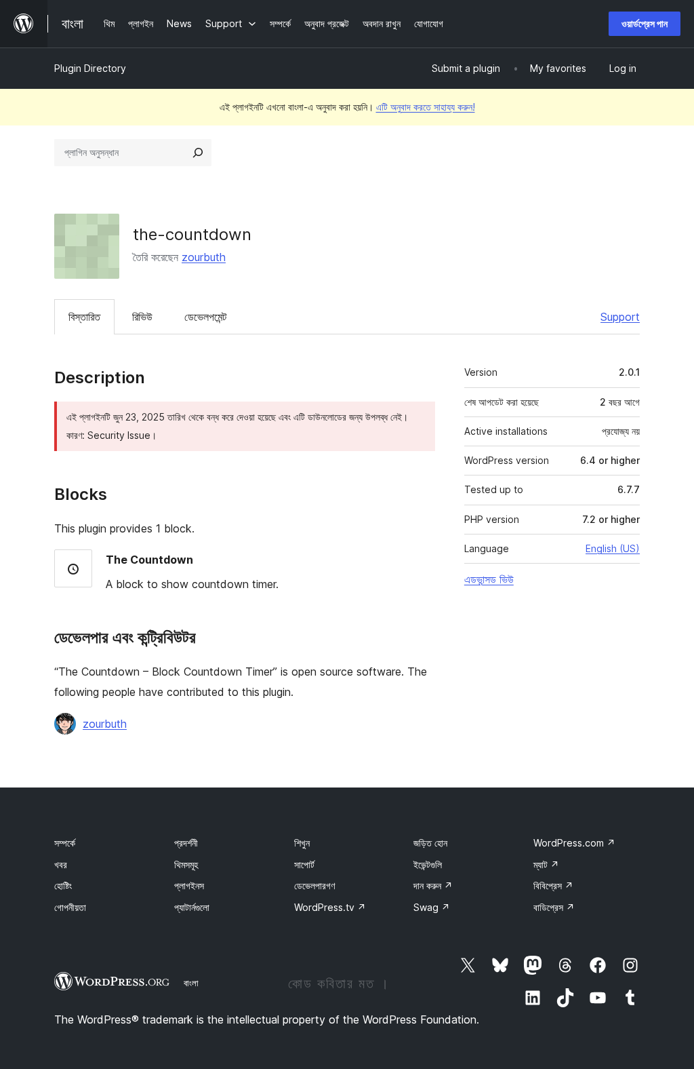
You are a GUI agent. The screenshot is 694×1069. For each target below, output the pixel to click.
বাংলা (191, 982)
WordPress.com (574, 843)
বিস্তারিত (84, 317)
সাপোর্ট (304, 864)
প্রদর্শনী (186, 843)
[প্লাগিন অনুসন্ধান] (197, 152)
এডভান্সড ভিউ (489, 579)
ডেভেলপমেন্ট (205, 317)
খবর (60, 864)
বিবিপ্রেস (553, 885)
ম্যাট (546, 864)
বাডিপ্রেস (554, 907)
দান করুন (433, 885)
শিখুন (302, 843)
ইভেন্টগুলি (427, 864)
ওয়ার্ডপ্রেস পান (644, 23)
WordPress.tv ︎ (330, 907)
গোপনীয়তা (70, 907)
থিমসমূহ (186, 864)
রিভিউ (142, 317)
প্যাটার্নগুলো (191, 907)
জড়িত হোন (430, 843)
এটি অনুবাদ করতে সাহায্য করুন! (425, 107)
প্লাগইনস (189, 885)
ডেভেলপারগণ (314, 885)
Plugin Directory (90, 68)
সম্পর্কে (64, 843)
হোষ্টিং (63, 885)
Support (620, 317)
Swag (431, 907)
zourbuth (204, 257)
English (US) (613, 548)
